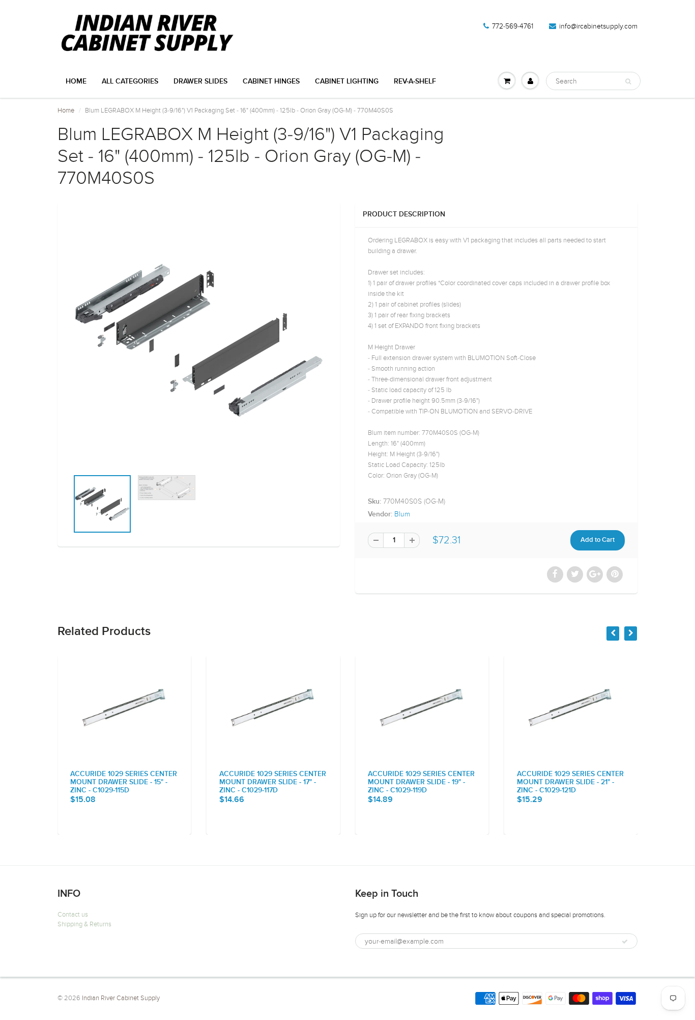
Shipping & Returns (84, 924)
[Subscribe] (624, 941)
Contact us (72, 915)
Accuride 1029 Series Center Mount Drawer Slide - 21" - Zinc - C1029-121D (570, 782)
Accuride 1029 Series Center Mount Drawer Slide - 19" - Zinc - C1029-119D (421, 782)
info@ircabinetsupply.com (598, 26)
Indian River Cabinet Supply (121, 998)
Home (76, 81)
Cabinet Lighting (347, 81)
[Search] (628, 81)
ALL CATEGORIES (130, 81)
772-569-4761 (512, 26)
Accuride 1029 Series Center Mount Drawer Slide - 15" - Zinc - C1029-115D (123, 782)
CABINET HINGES (271, 81)
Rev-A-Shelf (415, 81)
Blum (402, 514)
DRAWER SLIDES (200, 81)
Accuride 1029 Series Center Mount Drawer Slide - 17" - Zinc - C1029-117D (272, 782)
